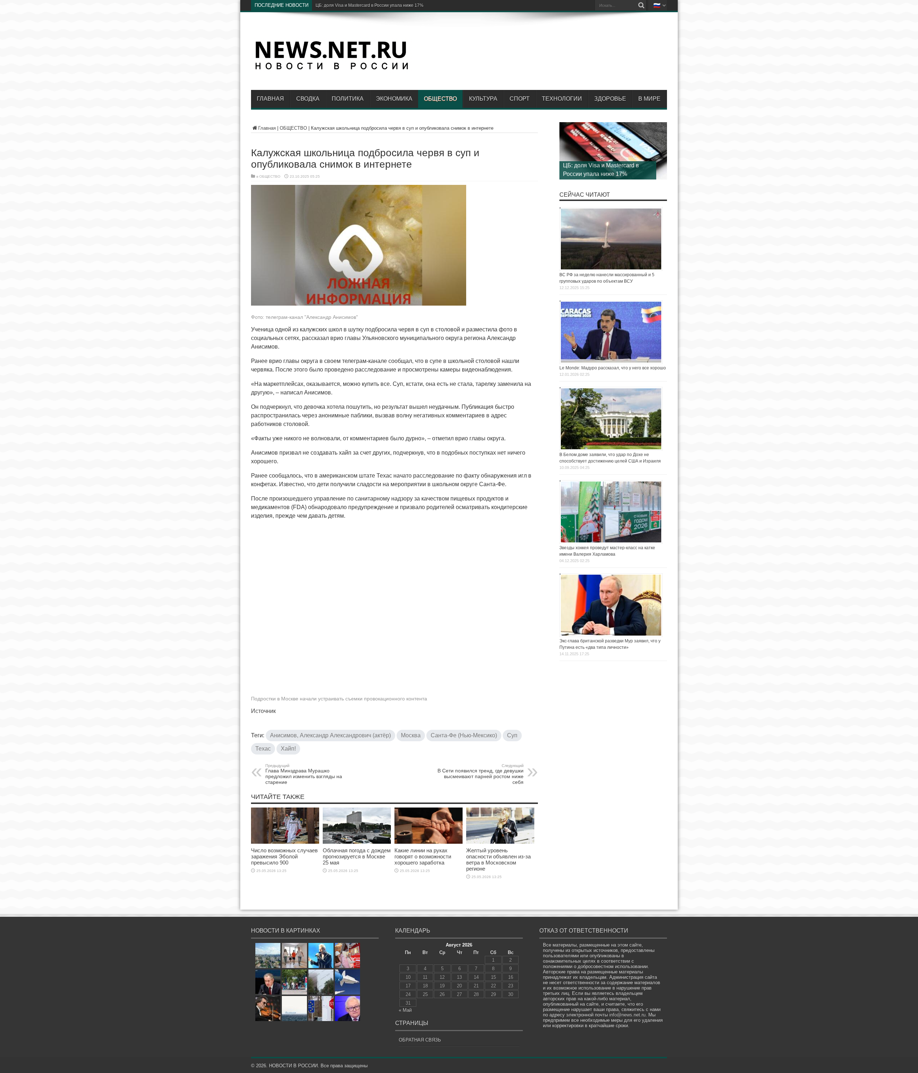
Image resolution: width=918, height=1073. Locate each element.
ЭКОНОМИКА (394, 99)
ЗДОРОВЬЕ (610, 99)
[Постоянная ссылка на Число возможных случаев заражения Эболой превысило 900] (285, 842)
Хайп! (288, 749)
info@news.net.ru (627, 1014)
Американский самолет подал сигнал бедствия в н (367, 5)
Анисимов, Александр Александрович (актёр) (330, 735)
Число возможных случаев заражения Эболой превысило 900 (284, 856)
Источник (263, 711)
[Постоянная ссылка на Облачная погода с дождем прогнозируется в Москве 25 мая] (357, 842)
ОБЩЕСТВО (440, 99)
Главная (270, 99)
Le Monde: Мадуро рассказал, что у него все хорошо (612, 367)
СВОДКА (308, 99)
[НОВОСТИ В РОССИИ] (331, 68)
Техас (263, 749)
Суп (512, 735)
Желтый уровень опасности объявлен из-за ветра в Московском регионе (498, 859)
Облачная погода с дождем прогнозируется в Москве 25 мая (357, 856)
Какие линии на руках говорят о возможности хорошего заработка (422, 856)
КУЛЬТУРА (483, 99)
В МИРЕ (649, 99)
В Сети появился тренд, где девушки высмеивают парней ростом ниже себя (480, 774)
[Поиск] (641, 5)
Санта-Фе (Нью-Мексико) (464, 735)
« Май (405, 1010)
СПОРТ (520, 99)
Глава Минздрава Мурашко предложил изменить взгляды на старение (303, 774)
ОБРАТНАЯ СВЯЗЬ (420, 1040)
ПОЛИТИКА (348, 99)
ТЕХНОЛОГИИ (562, 99)
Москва (411, 735)
